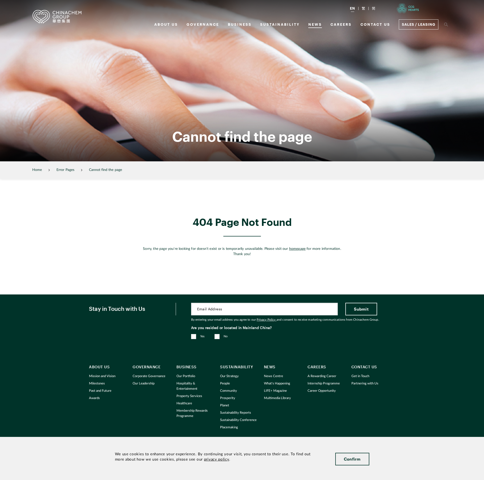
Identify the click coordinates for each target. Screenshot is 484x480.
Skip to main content (19, 4)
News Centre (273, 376)
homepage (297, 249)
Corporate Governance (149, 376)
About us (166, 24)
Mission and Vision (102, 376)
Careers (341, 24)
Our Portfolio (185, 376)
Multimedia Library (277, 398)
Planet (224, 405)
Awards (94, 398)
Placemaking (229, 427)
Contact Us (375, 24)
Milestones (97, 383)
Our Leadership (144, 383)
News (315, 24)
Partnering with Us (364, 383)
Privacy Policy (266, 319)
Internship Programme (324, 383)
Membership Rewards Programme (192, 413)
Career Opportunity (322, 391)
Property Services (189, 396)
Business (240, 24)
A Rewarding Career (322, 376)
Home (37, 170)
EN (352, 8)
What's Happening (277, 383)
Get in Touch (360, 376)
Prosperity (227, 398)
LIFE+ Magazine (275, 391)
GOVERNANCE (203, 24)
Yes (202, 336)
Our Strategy (229, 376)
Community (228, 391)
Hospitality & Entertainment (186, 386)
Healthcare (184, 403)
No (226, 336)
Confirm (352, 459)
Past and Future (100, 391)
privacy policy (216, 459)
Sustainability (280, 24)
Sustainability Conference (238, 420)
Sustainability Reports (235, 412)
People (225, 383)
